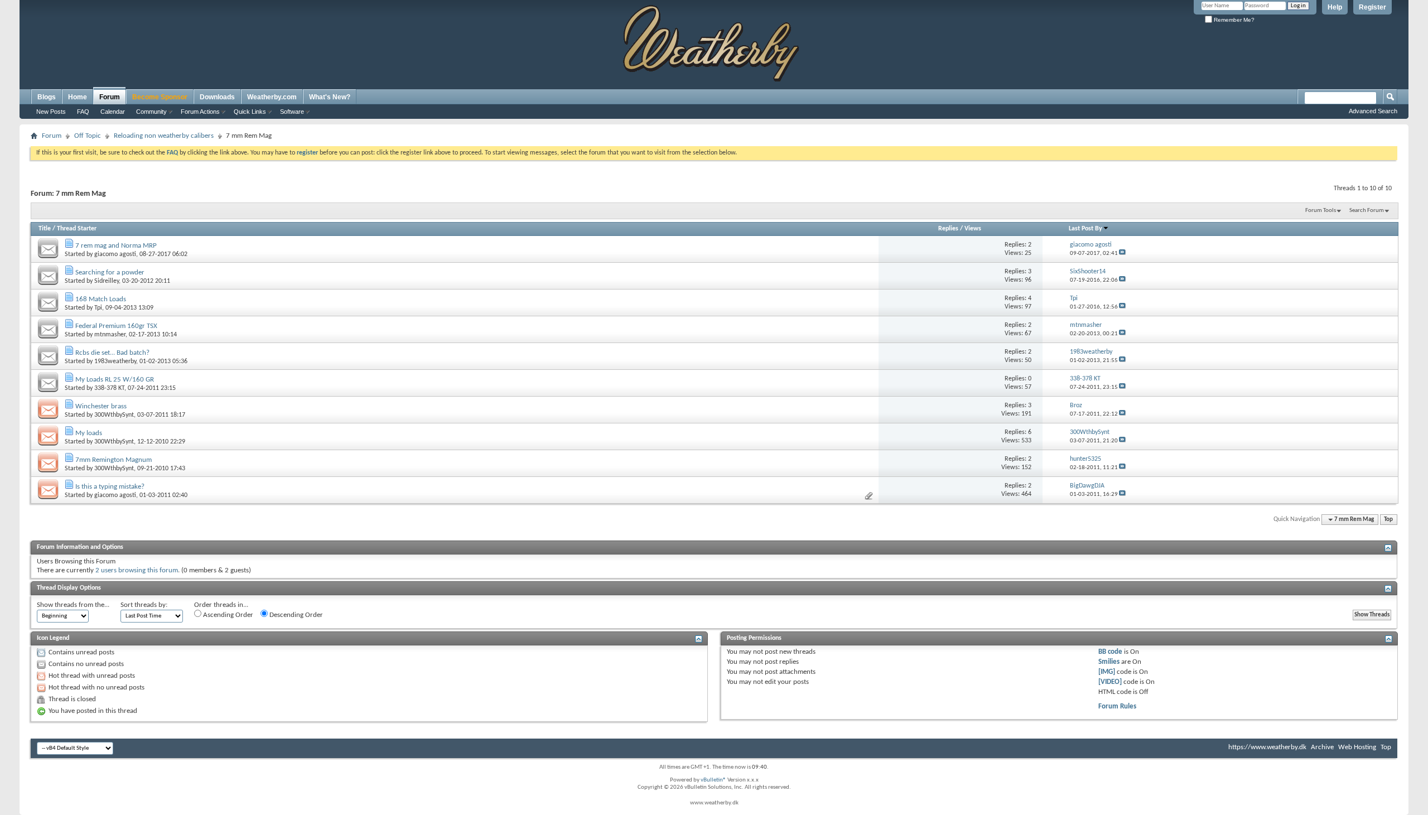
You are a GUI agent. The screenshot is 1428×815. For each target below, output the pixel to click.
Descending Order (295, 615)
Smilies (1109, 661)
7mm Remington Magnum (113, 460)
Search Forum (1366, 211)
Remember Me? (1233, 20)
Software (292, 111)
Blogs (46, 97)
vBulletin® (713, 780)
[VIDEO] (1110, 682)
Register (1372, 7)
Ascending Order (227, 615)
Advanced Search (1373, 111)
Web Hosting (1357, 747)
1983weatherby (115, 361)
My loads (88, 433)
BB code (1110, 651)
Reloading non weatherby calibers (164, 135)
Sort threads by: (143, 605)
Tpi (98, 308)
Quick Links (250, 111)
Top (1388, 520)
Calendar (112, 111)
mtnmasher (110, 334)
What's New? (329, 97)
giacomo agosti (115, 254)
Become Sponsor (159, 97)
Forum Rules (1117, 706)
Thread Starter (77, 228)
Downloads (217, 97)
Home (77, 97)
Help (1335, 7)
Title (44, 228)
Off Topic (87, 135)
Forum (109, 97)
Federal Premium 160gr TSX (116, 326)
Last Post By (1085, 228)
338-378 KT (109, 388)
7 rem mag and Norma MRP (116, 245)
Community (151, 111)
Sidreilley (106, 281)
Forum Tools (1320, 211)
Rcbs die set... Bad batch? (112, 352)
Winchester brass (101, 406)
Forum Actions (200, 111)
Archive (1322, 747)
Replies (948, 228)
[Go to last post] (1122, 253)
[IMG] (1106, 672)
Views (972, 228)
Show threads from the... (73, 605)
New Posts (51, 111)
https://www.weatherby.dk (1267, 747)
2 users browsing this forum (136, 570)
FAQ (83, 111)
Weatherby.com (272, 97)
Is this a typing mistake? (109, 486)
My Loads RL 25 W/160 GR (114, 379)
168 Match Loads (100, 299)
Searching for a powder (109, 272)
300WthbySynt (114, 415)
